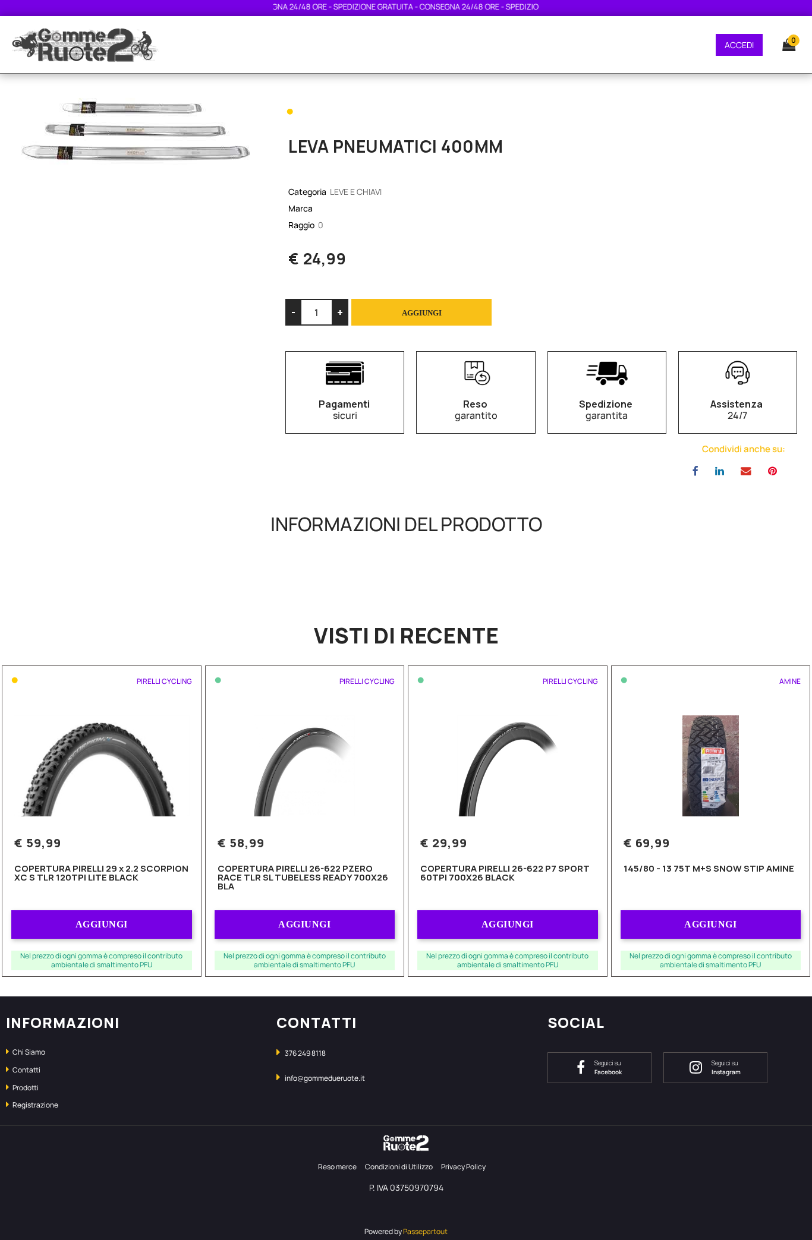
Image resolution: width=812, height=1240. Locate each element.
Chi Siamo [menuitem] (28, 1052)
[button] (135, 130)
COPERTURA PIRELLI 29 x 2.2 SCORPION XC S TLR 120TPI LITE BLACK (101, 874)
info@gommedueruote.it (325, 1078)
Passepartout (425, 1231)
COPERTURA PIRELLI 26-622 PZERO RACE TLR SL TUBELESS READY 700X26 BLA (303, 878)
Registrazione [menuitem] (34, 1105)
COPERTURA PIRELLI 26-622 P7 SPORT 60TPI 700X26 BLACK (505, 874)
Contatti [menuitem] (25, 1070)
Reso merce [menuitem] (337, 1167)
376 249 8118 (305, 1053)
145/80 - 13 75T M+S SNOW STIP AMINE (709, 869)
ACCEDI (739, 45)
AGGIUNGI (101, 924)
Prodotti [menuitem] (25, 1088)
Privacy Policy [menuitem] (463, 1167)
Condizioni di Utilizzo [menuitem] (399, 1167)
